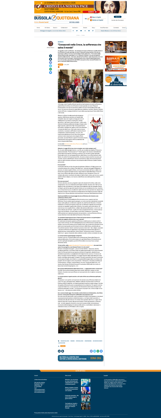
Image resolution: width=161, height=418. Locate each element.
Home (38, 27)
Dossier (85, 27)
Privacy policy (37, 412)
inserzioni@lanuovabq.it (39, 392)
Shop (93, 27)
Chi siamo (47, 27)
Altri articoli (80, 371)
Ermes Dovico (50, 47)
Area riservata (104, 27)
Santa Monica (105, 31)
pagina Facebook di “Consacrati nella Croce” (81, 245)
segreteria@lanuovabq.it (39, 391)
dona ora (117, 17)
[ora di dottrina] (116, 80)
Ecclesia (83, 35)
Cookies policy (44, 412)
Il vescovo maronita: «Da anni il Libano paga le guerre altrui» (72, 397)
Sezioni (55, 27)
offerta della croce (79, 340)
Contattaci (116, 27)
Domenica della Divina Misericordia (73, 144)
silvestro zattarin (61, 342)
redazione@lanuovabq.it (39, 389)
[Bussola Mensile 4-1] (116, 47)
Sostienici (75, 27)
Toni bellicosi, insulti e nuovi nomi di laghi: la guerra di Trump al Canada (71, 406)
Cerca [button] (123, 27)
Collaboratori (64, 27)
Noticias (97, 20)
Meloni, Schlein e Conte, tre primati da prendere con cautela (71, 389)
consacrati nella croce (65, 340)
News (96, 17)
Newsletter (118, 20)
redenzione (72, 340)
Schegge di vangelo (45, 31)
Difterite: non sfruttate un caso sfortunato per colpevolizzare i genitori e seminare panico (71, 382)
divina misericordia (88, 340)
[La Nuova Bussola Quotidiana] (57, 18)
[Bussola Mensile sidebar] (116, 63)
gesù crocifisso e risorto (97, 340)
